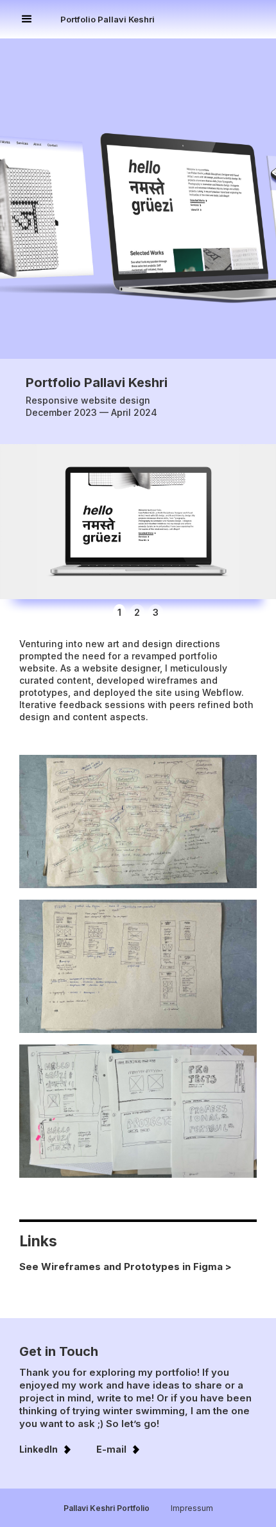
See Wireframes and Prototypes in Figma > (125, 1266)
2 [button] (137, 612)
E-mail (111, 1449)
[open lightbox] (138, 521)
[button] (39, 19)
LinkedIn (38, 1449)
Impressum (192, 1508)
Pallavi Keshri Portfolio (107, 1508)
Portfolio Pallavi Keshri (107, 19)
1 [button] (119, 612)
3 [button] (156, 612)
